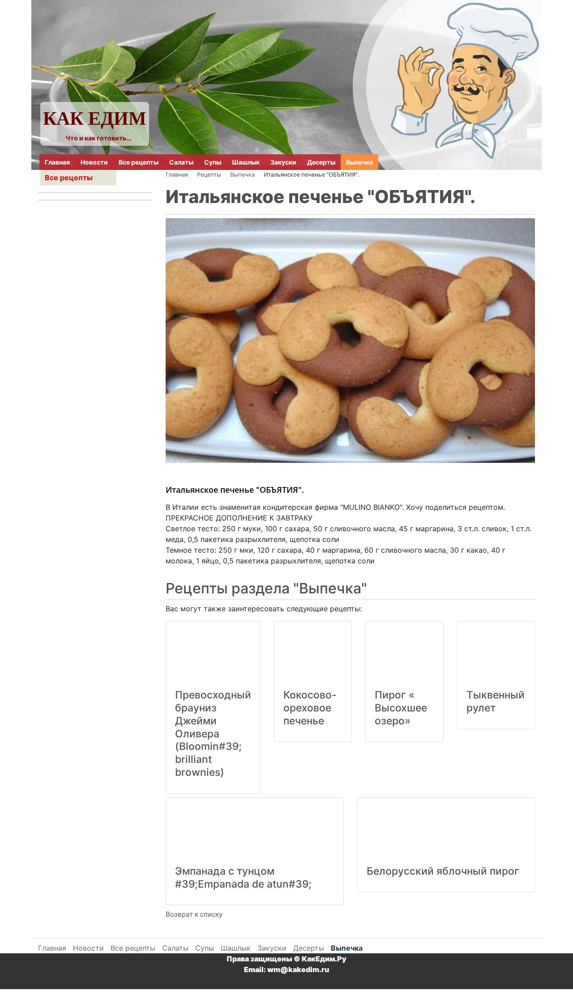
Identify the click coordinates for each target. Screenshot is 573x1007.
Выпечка (359, 162)
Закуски (283, 162)
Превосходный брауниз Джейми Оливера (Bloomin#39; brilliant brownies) (213, 734)
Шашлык (246, 162)
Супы (212, 162)
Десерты (321, 162)
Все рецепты (138, 162)
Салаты (181, 162)
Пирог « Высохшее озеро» (401, 708)
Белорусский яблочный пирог (443, 871)
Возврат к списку (194, 914)
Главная (57, 162)
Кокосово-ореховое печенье (310, 708)
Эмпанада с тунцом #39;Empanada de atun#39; (243, 877)
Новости (94, 162)
